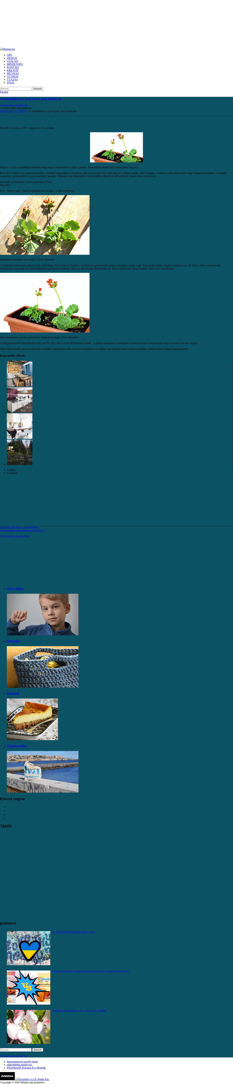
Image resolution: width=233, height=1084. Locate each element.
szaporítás (53, 469)
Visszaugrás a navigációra (14, 105)
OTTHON (24, 473)
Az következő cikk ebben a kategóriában (22, 530)
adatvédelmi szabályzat (19, 1064)
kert (34, 469)
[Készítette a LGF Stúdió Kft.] (32, 1079)
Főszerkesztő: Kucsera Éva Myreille (26, 1067)
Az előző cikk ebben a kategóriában (19, 527)
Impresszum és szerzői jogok (22, 1061)
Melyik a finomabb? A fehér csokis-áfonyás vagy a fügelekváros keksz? (90, 971)
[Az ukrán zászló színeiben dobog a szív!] (28, 948)
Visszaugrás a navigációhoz (15, 536)
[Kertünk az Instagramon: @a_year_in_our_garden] (28, 1027)
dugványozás (24, 469)
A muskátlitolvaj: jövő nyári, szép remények (31, 98)
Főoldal (4, 91)
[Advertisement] (102, 24)
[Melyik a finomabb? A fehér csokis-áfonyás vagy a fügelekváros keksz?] (28, 988)
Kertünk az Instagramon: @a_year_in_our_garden (79, 1010)
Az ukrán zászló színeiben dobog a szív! (73, 931)
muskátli (42, 469)
